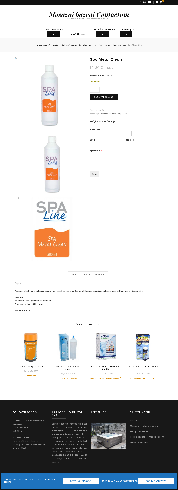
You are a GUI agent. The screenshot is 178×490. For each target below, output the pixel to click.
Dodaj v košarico (104, 97)
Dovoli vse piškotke (80, 481)
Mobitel (130, 140)
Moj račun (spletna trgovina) (144, 426)
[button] (16, 58)
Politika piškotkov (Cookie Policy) (147, 436)
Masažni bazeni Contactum (89, 14)
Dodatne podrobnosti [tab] (94, 274)
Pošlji (94, 173)
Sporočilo (96, 150)
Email (94, 140)
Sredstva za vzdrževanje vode (113, 114)
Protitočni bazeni (76, 34)
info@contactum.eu (28, 441)
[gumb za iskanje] (157, 2)
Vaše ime (96, 129)
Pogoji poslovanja (139, 431)
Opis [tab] (74, 274)
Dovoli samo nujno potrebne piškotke (119, 481)
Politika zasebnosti (139, 442)
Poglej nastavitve (156, 481)
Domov (133, 420)
